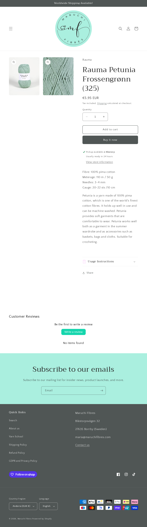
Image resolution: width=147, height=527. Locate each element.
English (47, 506)
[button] (11, 29)
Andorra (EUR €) (21, 506)
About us (14, 428)
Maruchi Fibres (25, 519)
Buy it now (110, 139)
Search (13, 420)
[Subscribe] (102, 390)
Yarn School (16, 436)
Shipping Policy (18, 444)
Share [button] (90, 272)
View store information (99, 162)
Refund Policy (17, 452)
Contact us (82, 445)
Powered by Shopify (42, 519)
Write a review (73, 332)
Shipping (102, 103)
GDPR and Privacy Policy (23, 461)
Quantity (87, 109)
